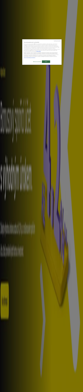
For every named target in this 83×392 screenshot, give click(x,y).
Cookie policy (38, 51)
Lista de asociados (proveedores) (29, 57)
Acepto (46, 61)
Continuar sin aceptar (57, 40)
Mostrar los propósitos (37, 61)
